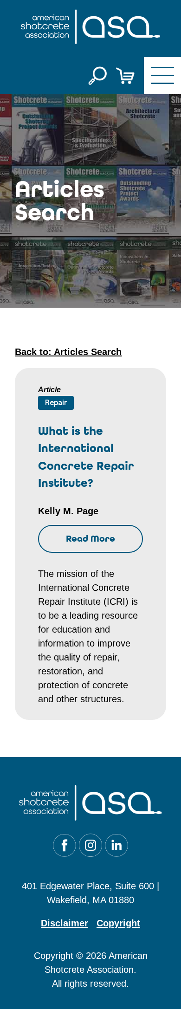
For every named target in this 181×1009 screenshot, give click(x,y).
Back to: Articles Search (68, 352)
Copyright (118, 923)
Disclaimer (64, 923)
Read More (90, 538)
